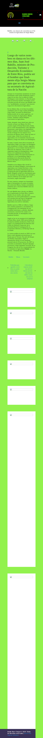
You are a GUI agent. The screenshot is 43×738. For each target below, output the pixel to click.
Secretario (26, 257)
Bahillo (11, 257)
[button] (13, 40)
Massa (18, 257)
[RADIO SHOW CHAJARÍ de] (14, 15)
